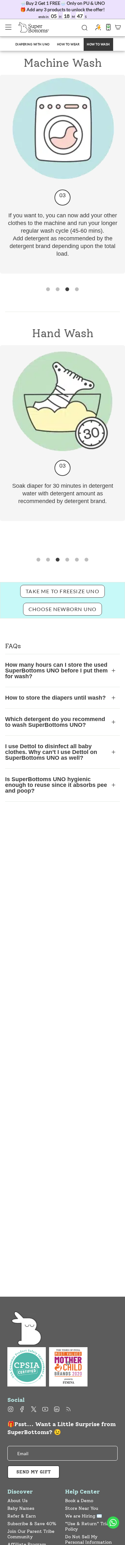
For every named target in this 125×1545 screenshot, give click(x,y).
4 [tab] (77, 290)
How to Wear (68, 44)
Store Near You (81, 1508)
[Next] (2, 571)
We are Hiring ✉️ (83, 1516)
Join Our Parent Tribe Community (30, 1534)
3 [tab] (67, 290)
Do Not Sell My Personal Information (88, 1539)
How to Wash (98, 44)
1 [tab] (48, 290)
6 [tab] (86, 560)
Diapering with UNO (32, 44)
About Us (17, 1500)
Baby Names (20, 1508)
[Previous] (2, 344)
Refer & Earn (21, 1516)
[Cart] (118, 27)
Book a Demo (79, 1500)
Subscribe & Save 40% (31, 1523)
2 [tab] (57, 290)
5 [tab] (77, 560)
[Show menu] (8, 27)
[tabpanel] (62, 174)
